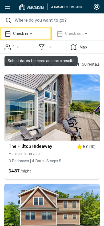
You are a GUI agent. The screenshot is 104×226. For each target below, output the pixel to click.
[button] (52, 33)
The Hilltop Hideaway (30, 146)
